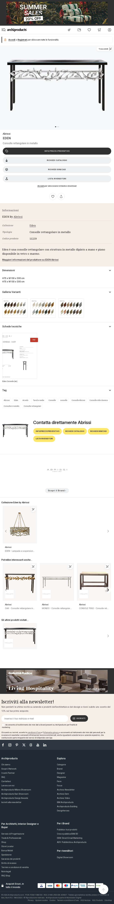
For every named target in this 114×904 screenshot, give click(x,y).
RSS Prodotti (97, 900)
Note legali (6, 871)
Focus (59, 785)
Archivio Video (63, 798)
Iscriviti (81, 718)
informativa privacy (51, 732)
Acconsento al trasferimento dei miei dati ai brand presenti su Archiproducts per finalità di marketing (39, 726)
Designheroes (63, 811)
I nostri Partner (8, 773)
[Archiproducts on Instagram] (10, 744)
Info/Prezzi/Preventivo (57, 151)
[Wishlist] (89, 30)
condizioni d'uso (34, 732)
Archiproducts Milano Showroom (16, 790)
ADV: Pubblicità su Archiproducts (71, 842)
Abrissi (6, 133)
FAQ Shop (5, 876)
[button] (105, 49)
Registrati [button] (22, 40)
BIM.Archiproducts (65, 802)
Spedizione (6, 855)
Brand (59, 769)
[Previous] (6, 531)
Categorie (61, 764)
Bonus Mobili (7, 850)
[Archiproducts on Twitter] (24, 744)
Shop (3, 842)
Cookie (52, 900)
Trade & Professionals (11, 838)
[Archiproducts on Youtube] (38, 744)
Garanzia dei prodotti (10, 859)
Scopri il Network (8, 769)
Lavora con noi (7, 785)
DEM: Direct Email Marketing (69, 838)
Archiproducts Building (67, 806)
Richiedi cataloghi (57, 160)
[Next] (108, 531)
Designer (61, 773)
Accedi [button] (11, 40)
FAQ (3, 777)
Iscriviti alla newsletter (11, 802)
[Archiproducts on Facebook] (4, 744)
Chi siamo (5, 764)
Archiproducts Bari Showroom (15, 794)
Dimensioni (8, 270)
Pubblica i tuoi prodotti (67, 830)
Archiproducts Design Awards (14, 798)
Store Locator (7, 846)
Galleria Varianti (11, 291)
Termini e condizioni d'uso (68, 900)
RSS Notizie (85, 900)
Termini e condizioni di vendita (15, 867)
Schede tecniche (12, 326)
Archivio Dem (63, 794)
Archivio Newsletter (66, 790)
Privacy (31, 900)
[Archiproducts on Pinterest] (17, 744)
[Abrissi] (57, 480)
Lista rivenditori (57, 179)
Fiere (59, 781)
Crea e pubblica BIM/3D (67, 834)
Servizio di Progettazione (12, 834)
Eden (33, 225)
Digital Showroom (65, 857)
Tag (4, 390)
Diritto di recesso (9, 863)
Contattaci (6, 781)
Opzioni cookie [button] (41, 900)
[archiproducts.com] (17, 30)
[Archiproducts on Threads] (31, 744)
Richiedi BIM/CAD (57, 169)
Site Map (108, 900)
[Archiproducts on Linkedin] (45, 744)
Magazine (61, 777)
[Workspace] (79, 30)
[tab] (10, 758)
